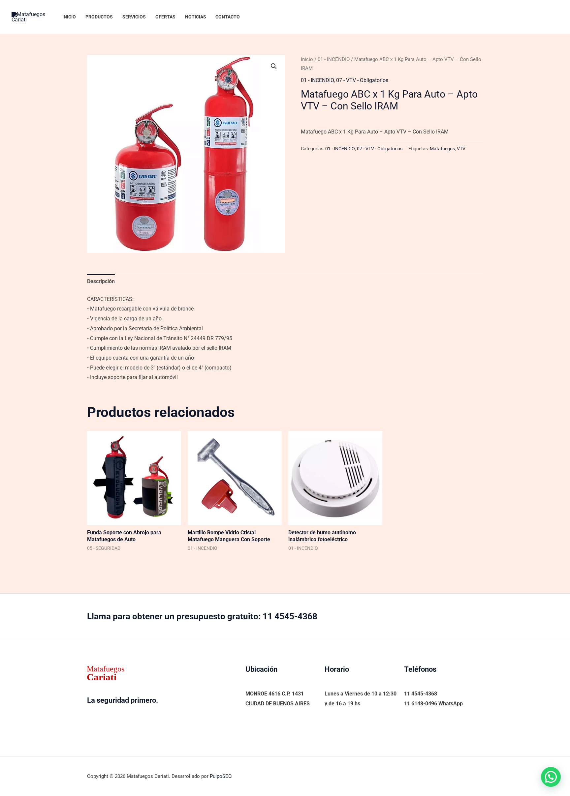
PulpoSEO (220, 776)
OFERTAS (165, 17)
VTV (461, 149)
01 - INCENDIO (334, 59)
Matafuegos (442, 149)
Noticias (195, 17)
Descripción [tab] (101, 281)
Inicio (69, 17)
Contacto (227, 17)
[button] (274, 66)
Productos (99, 17)
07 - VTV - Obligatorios (362, 80)
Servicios (134, 17)
